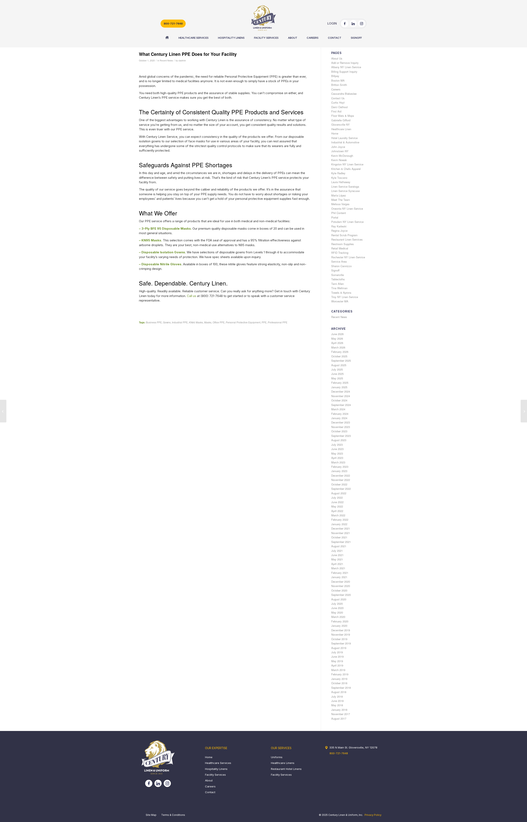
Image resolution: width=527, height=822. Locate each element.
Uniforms (276, 757)
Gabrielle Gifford (340, 120)
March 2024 (338, 409)
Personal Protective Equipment (243, 322)
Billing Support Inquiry (344, 72)
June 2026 (337, 334)
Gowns (167, 322)
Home (334, 133)
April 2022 (337, 511)
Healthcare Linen (341, 129)
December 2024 (340, 391)
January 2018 (339, 710)
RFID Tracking (339, 253)
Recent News (166, 60)
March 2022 (338, 515)
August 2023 (338, 440)
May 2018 (337, 705)
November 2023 (340, 427)
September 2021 (341, 542)
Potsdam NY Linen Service (347, 222)
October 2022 (339, 484)
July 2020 (337, 604)
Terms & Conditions (173, 814)
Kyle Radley (338, 173)
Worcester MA (339, 301)
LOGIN (332, 23)
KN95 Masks (196, 322)
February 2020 (339, 621)
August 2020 (338, 599)
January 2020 (339, 626)
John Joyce (338, 147)
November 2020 (340, 586)
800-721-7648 (173, 23)
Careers (335, 89)
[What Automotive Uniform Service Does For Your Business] (3, 411)
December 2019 (340, 630)
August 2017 (338, 718)
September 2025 (341, 360)
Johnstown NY (340, 151)
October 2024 (339, 400)
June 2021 (337, 555)
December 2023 (340, 422)
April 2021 (337, 564)
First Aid (336, 111)
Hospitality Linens (216, 769)
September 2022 (341, 489)
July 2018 (337, 696)
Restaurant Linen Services (347, 239)
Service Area (339, 261)
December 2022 (340, 475)
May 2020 (337, 612)
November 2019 (340, 634)
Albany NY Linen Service (346, 67)
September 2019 (341, 643)
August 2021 (338, 546)
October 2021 (339, 537)
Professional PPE (277, 322)
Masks (207, 322)
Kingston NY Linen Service (347, 164)
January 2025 (339, 387)
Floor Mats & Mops (342, 116)
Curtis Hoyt (338, 102)
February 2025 (339, 383)
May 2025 (337, 378)
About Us (336, 58)
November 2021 (340, 533)
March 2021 (338, 568)
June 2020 (337, 608)
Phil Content (338, 213)
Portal (334, 217)
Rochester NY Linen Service (348, 257)
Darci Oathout (339, 107)
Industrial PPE (180, 322)
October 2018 (339, 683)
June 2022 (337, 502)
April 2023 (337, 458)
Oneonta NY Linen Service (347, 208)
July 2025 (337, 369)
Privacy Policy (373, 814)
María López (338, 195)
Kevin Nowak (339, 160)
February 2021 (339, 573)
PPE (264, 322)
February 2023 (339, 467)
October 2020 (339, 590)
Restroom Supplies (342, 244)
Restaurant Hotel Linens (286, 769)
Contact (210, 792)
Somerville (337, 275)
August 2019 (338, 648)
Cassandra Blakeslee (344, 94)
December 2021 (340, 528)
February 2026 (339, 352)
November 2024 (340, 396)
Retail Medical (339, 248)
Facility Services (215, 774)
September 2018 (341, 688)
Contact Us (338, 98)
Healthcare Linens (282, 763)
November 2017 (340, 714)
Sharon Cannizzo (341, 266)
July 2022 (337, 497)
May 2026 (337, 338)
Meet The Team (340, 200)
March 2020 (338, 617)
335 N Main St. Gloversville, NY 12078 (353, 747)
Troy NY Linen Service (344, 297)
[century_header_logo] (263, 18)
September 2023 (341, 436)
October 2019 (339, 639)
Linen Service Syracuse (345, 191)
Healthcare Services (218, 763)
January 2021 (339, 577)
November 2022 (340, 480)
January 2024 (339, 418)
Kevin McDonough (342, 156)
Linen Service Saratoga (345, 186)
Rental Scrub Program (344, 235)
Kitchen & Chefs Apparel (346, 169)
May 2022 (337, 506)
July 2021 (337, 551)
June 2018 (337, 701)
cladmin (182, 60)
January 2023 (339, 471)
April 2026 (337, 343)
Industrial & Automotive (345, 142)
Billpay (335, 76)
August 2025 (338, 365)
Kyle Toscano (339, 178)
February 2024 (339, 414)
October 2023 (339, 431)
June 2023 (337, 449)
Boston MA (338, 80)
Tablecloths (338, 279)
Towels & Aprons (341, 293)
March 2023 (338, 462)
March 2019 (338, 670)
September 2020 (341, 595)
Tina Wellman (339, 288)
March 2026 (338, 347)
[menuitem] (167, 38)
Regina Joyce (339, 231)
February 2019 (339, 674)
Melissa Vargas (340, 204)
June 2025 (337, 374)
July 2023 (337, 445)
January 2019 (339, 679)
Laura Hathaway (340, 182)
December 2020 (340, 581)
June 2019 (337, 656)
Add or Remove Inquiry (345, 63)
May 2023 (337, 453)
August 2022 (338, 493)
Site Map (151, 814)
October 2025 (339, 356)
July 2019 (337, 652)
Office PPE (219, 322)
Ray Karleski (338, 226)
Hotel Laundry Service (344, 138)
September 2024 (341, 405)
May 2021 (337, 559)
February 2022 (339, 519)
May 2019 (337, 661)
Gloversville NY (340, 124)
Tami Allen (337, 284)
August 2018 (338, 692)
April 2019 (337, 665)
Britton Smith (339, 85)
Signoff (335, 270)
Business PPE (154, 322)
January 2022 (339, 524)
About (209, 780)
